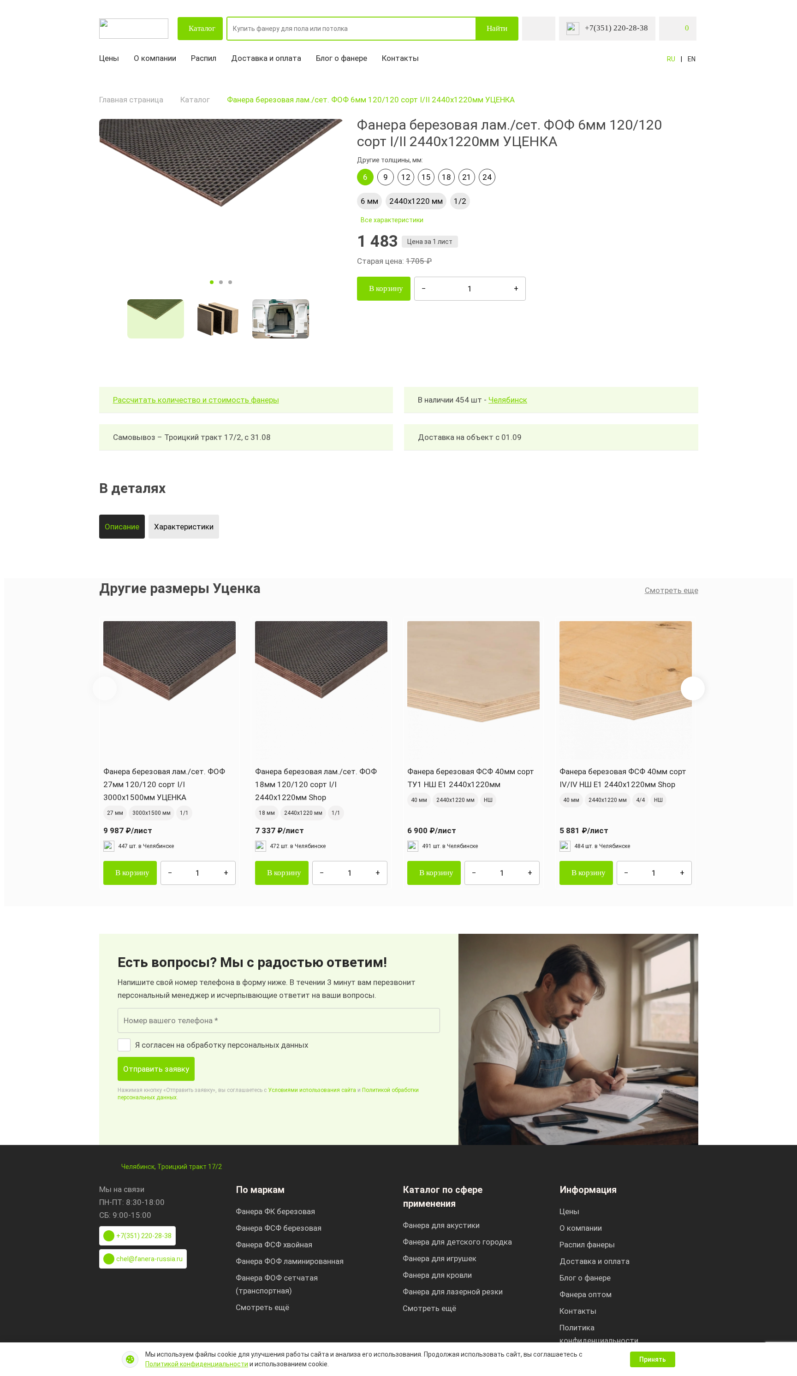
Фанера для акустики (441, 1225)
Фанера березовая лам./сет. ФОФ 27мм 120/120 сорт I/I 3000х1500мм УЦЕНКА (164, 784)
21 (466, 177)
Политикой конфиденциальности (196, 1364)
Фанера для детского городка (457, 1241)
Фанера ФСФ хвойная (274, 1244)
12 (405, 177)
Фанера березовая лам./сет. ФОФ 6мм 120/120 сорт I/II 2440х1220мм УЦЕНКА (371, 99)
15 (426, 177)
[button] (693, 688)
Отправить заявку (156, 1069)
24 (487, 177)
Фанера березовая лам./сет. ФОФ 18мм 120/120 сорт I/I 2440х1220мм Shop (316, 784)
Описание (122, 526)
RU (671, 59)
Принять (652, 1359)
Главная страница (131, 99)
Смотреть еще (671, 590)
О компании (155, 58)
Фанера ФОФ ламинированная (290, 1261)
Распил (203, 58)
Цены (109, 58)
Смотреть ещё (262, 1307)
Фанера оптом (585, 1294)
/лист (127, 830)
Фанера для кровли (437, 1275)
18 (446, 177)
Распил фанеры (587, 1244)
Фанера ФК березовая (275, 1211)
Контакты (400, 58)
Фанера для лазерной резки (453, 1291)
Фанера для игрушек (439, 1258)
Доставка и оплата (266, 58)
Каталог (202, 28)
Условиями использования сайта (312, 1090)
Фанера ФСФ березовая (278, 1228)
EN (692, 59)
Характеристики (184, 526)
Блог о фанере (341, 58)
